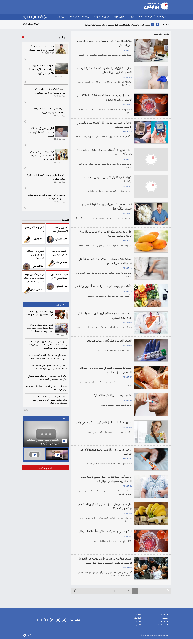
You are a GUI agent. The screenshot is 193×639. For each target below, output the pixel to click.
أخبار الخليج (162, 16)
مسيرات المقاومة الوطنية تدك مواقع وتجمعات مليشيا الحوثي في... (49, 110)
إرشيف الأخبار (163, 624)
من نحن (165, 617)
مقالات (65, 219)
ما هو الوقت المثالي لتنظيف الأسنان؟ (112, 395)
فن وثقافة (86, 16)
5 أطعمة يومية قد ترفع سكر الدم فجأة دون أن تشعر (104, 286)
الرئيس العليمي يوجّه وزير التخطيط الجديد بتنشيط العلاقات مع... (42, 155)
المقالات (137, 617)
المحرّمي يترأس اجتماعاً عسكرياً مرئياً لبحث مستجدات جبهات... (46, 196)
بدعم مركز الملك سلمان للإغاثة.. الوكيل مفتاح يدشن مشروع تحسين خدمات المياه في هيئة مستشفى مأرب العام (49, 399)
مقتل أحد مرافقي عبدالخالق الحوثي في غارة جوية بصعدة (41, 48)
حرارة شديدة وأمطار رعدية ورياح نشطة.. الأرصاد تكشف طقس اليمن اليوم (41, 69)
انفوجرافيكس (45, 467)
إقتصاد (139, 16)
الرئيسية (166, 34)
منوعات (96, 16)
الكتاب (138, 621)
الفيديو (138, 624)
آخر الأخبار (137, 614)
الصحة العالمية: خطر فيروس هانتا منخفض (108, 341)
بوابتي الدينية (61, 16)
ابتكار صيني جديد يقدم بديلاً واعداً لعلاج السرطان (105, 531)
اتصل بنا (164, 621)
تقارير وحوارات (118, 16)
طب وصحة (74, 16)
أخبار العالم (150, 16)
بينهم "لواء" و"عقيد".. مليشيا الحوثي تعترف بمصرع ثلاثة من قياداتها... (48, 91)
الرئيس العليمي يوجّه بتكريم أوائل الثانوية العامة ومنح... (46, 177)
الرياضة (130, 16)
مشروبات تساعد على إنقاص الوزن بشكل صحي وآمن (104, 422)
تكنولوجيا (106, 16)
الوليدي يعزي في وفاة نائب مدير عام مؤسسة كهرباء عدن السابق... (40, 132)
